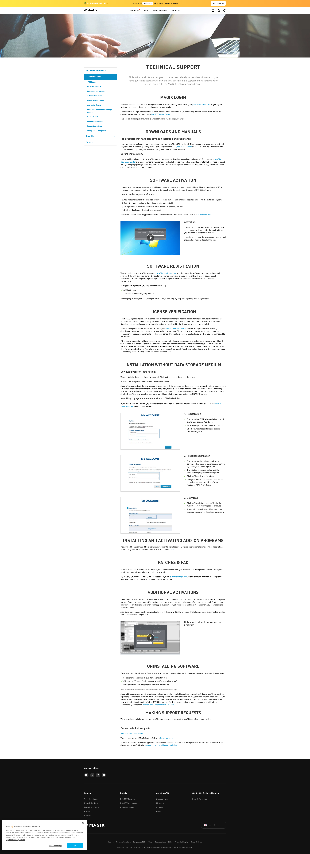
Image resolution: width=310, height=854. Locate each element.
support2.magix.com (178, 577)
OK (75, 846)
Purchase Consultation (95, 71)
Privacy (150, 842)
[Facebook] (104, 775)
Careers (159, 807)
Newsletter (161, 803)
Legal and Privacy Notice (15, 840)
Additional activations (95, 121)
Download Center (91, 807)
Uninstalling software (95, 126)
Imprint (110, 842)
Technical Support (93, 77)
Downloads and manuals (96, 91)
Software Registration (95, 100)
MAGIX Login (91, 82)
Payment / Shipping (181, 842)
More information (199, 799)
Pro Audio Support (94, 87)
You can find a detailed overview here (158, 705)
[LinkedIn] (98, 775)
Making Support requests (96, 131)
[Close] (82, 823)
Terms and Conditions (123, 842)
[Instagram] (92, 775)
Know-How (90, 136)
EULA (170, 842)
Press (158, 811)
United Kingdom (214, 825)
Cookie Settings (55, 846)
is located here (166, 738)
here (172, 550)
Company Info (162, 799)
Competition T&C (139, 842)
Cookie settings (160, 842)
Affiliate (87, 816)
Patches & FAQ (92, 117)
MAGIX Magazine (127, 799)
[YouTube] (86, 775)
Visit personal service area (131, 734)
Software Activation (94, 96)
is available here (204, 215)
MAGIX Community (128, 803)
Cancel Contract (196, 842)
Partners (89, 142)
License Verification (94, 105)
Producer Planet (127, 807)
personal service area (201, 105)
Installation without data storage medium (99, 111)
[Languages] (224, 10)
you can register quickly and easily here (161, 745)
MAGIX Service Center (160, 114)
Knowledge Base (91, 803)
